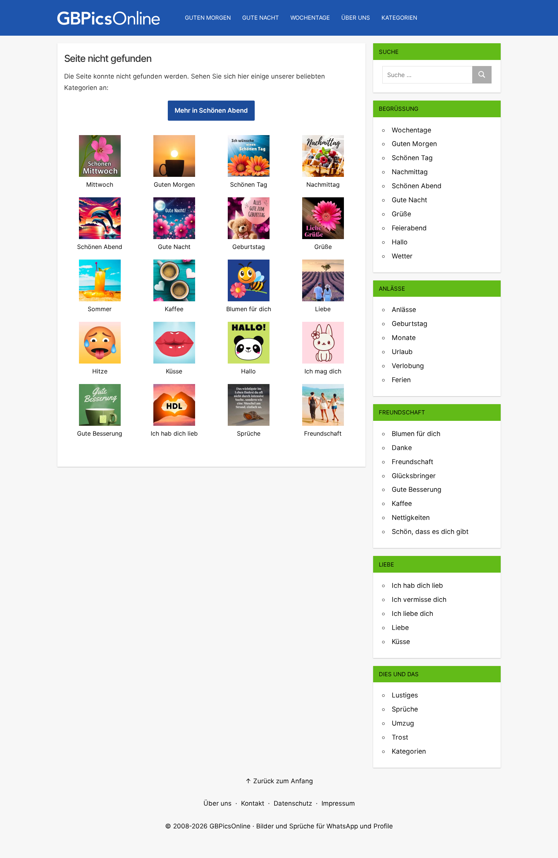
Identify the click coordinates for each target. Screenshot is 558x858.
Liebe (400, 627)
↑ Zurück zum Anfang (279, 781)
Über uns (355, 17)
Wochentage (310, 17)
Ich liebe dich (412, 613)
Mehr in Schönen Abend (211, 110)
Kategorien (399, 17)
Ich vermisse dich (419, 599)
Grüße (401, 214)
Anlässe (404, 309)
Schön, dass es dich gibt (430, 531)
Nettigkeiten (411, 517)
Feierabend (409, 228)
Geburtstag (409, 323)
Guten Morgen (208, 17)
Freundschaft (412, 462)
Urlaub (402, 352)
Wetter (402, 256)
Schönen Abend (416, 186)
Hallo (400, 242)
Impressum (338, 803)
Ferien (401, 380)
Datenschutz (293, 803)
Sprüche (405, 709)
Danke (402, 448)
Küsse (401, 641)
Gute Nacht (260, 17)
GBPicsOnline (230, 826)
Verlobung (408, 366)
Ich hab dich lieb (417, 585)
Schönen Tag (412, 158)
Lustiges (405, 695)
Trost (400, 737)
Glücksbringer (414, 476)
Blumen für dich (416, 434)
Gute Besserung (416, 489)
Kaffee (402, 503)
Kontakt (252, 803)
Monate (404, 338)
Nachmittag (410, 172)
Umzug (403, 723)
